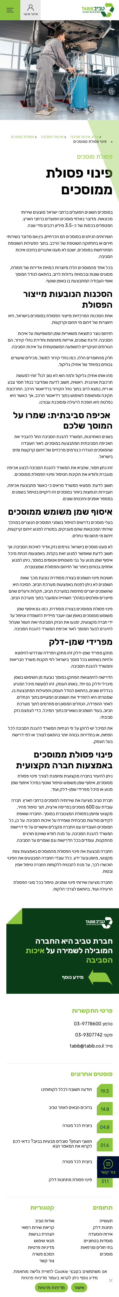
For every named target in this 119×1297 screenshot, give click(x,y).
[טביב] (98, 10)
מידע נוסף (72, 977)
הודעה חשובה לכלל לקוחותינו (66, 1089)
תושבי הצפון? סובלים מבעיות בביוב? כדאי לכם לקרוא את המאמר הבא (52, 1144)
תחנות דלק (103, 1227)
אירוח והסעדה (101, 1234)
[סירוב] (111, 1280)
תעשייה (106, 1221)
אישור (79, 1287)
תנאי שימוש (44, 1240)
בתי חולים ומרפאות (97, 1247)
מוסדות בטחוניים (98, 1240)
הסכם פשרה (43, 1254)
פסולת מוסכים (22, 137)
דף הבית (109, 134)
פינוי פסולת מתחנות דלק (70, 1179)
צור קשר (46, 1260)
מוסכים (106, 1254)
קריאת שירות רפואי (38, 1227)
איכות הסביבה (52, 137)
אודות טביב (44, 1221)
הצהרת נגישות (41, 1234)
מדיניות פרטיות (41, 1247)
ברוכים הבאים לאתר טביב (70, 1107)
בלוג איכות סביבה (84, 137)
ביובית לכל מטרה (77, 1125)
